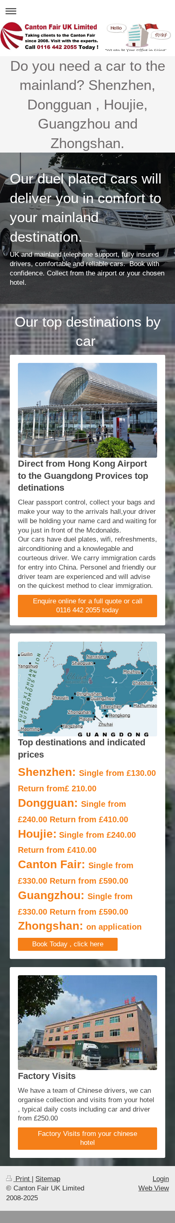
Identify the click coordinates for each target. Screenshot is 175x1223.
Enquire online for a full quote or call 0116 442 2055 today (87, 605)
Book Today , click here (67, 944)
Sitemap (47, 1179)
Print (22, 1179)
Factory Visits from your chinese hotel (87, 1138)
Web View (153, 1188)
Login (161, 1179)
